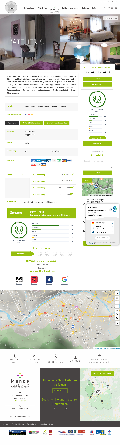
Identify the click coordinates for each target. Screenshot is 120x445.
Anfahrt (86, 180)
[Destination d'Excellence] (92, 432)
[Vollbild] (117, 292)
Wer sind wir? (105, 2)
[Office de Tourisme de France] (109, 432)
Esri (98, 348)
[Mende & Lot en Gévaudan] (17, 432)
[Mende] (101, 432)
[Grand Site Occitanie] (50, 432)
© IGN (101, 348)
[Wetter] (105, 8)
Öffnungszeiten (20, 401)
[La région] (71, 432)
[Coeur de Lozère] (34, 432)
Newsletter (60, 390)
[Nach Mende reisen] (11, 13)
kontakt (114, 2)
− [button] (117, 306)
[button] (112, 8)
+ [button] (117, 303)
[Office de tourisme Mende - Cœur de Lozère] (54, 9)
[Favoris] (108, 8)
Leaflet (95, 348)
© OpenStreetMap (108, 348)
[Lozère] (44, 432)
